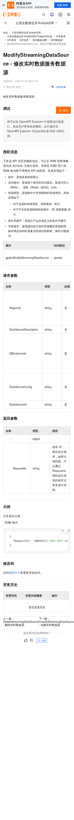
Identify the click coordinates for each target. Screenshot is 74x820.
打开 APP (62, 5)
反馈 (43, 640)
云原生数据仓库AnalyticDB (26, 32)
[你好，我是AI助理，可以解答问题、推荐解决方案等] (52, 14)
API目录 (24, 40)
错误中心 (14, 572)
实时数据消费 (40, 40)
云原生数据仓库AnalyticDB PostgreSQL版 (29, 36)
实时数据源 (57, 40)
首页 (5, 32)
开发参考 (61, 36)
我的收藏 (61, 86)
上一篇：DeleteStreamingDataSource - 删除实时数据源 (21, 621)
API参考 (11, 40)
